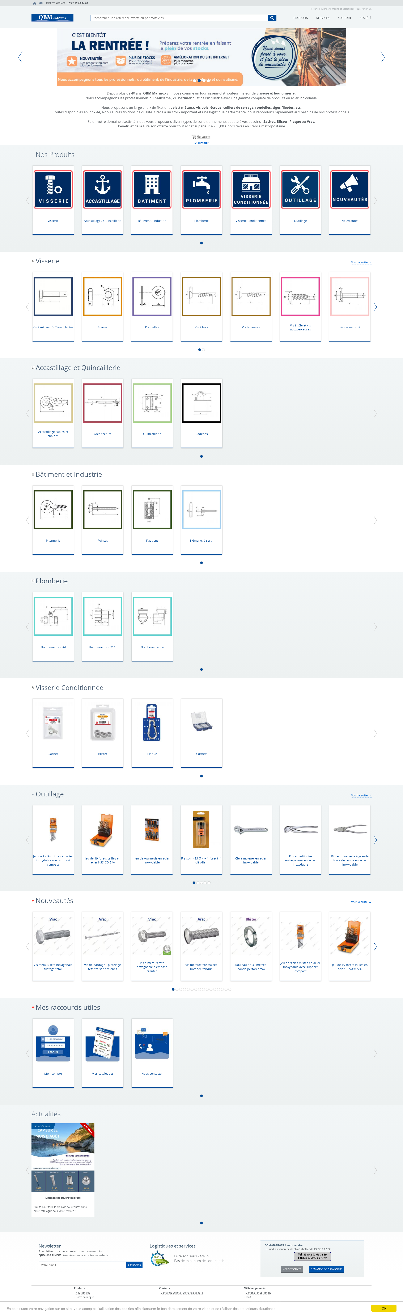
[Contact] (41, 3)
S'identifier (201, 143)
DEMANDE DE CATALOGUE (326, 1269)
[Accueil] (34, 3)
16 (230, 989)
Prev (22, 57)
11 (211, 989)
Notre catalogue (85, 1297)
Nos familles (83, 1292)
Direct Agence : (67, 3)
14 (222, 989)
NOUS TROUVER (292, 1269)
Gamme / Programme (258, 1292)
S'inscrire (134, 1264)
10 (207, 989)
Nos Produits (55, 154)
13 (218, 989)
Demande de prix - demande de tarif (182, 1292)
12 (214, 989)
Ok (384, 1308)
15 (226, 989)
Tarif (248, 1297)
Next (381, 57)
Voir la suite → (361, 262)
